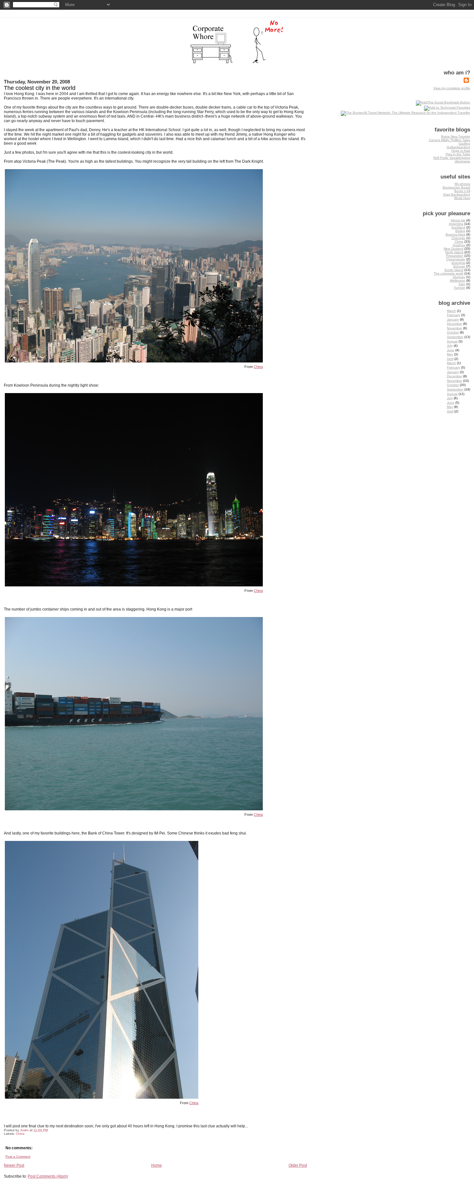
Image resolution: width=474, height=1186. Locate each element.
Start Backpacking (456, 194)
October (453, 332)
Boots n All (462, 191)
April (450, 359)
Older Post (298, 1165)
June (450, 350)
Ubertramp (462, 161)
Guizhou (459, 245)
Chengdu (458, 238)
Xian (462, 284)
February (453, 315)
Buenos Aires (455, 234)
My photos (462, 184)
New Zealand (453, 248)
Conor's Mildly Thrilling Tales (449, 140)
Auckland (458, 227)
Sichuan (459, 266)
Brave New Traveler (455, 136)
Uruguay (459, 277)
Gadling (464, 143)
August (452, 341)
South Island (453, 270)
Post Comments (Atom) (48, 1176)
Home (156, 1165)
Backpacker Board (456, 187)
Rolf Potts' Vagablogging (451, 157)
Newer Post (14, 1165)
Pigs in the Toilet (458, 154)
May (450, 354)
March (451, 311)
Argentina (456, 224)
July (450, 345)
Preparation (454, 255)
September (455, 337)
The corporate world (448, 273)
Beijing (460, 231)
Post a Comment (17, 1156)
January (453, 319)
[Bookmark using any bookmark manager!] (443, 102)
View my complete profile (451, 88)
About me (458, 220)
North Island (454, 252)
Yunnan (459, 287)
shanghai (458, 263)
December (454, 323)
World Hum (462, 198)
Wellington (457, 280)
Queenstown (455, 259)
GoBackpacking (458, 147)
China (258, 367)
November (454, 328)
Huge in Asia (460, 150)
